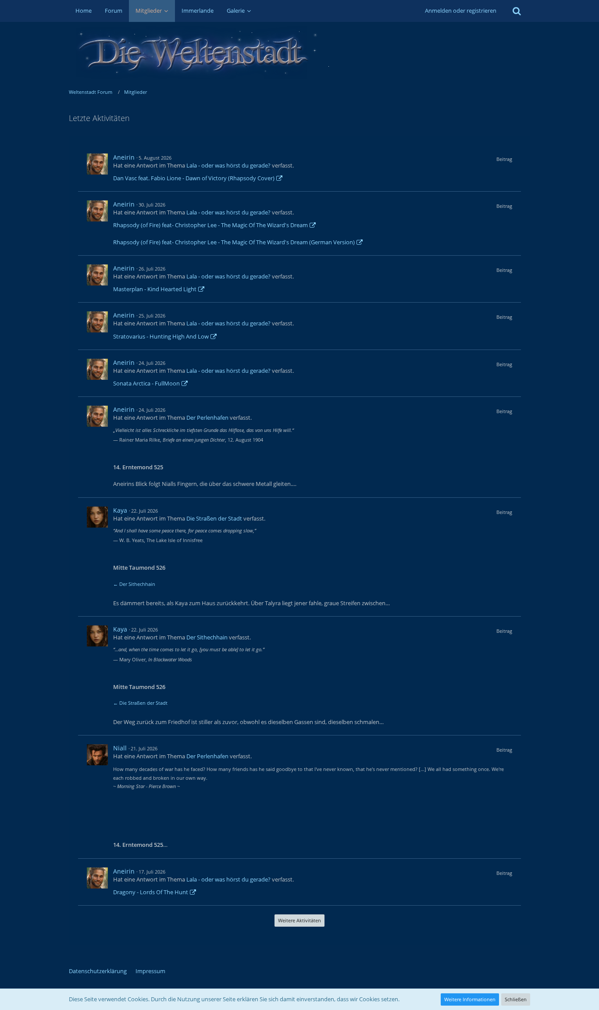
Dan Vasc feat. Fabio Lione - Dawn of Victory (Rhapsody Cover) (194, 178)
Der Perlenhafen (207, 417)
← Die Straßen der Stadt (140, 703)
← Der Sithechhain (134, 584)
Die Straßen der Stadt (214, 518)
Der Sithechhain (207, 637)
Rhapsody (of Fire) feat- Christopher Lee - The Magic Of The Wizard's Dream (210, 225)
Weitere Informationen (470, 999)
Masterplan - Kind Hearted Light (154, 289)
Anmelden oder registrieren (460, 10)
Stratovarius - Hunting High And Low (161, 336)
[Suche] (516, 11)
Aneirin (124, 157)
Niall (120, 748)
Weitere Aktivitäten (299, 920)
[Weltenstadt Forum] (300, 52)
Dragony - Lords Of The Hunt (150, 892)
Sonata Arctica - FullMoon (146, 383)
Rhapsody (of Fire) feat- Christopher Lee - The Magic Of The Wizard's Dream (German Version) (234, 242)
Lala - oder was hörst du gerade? (228, 165)
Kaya (120, 510)
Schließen (516, 999)
